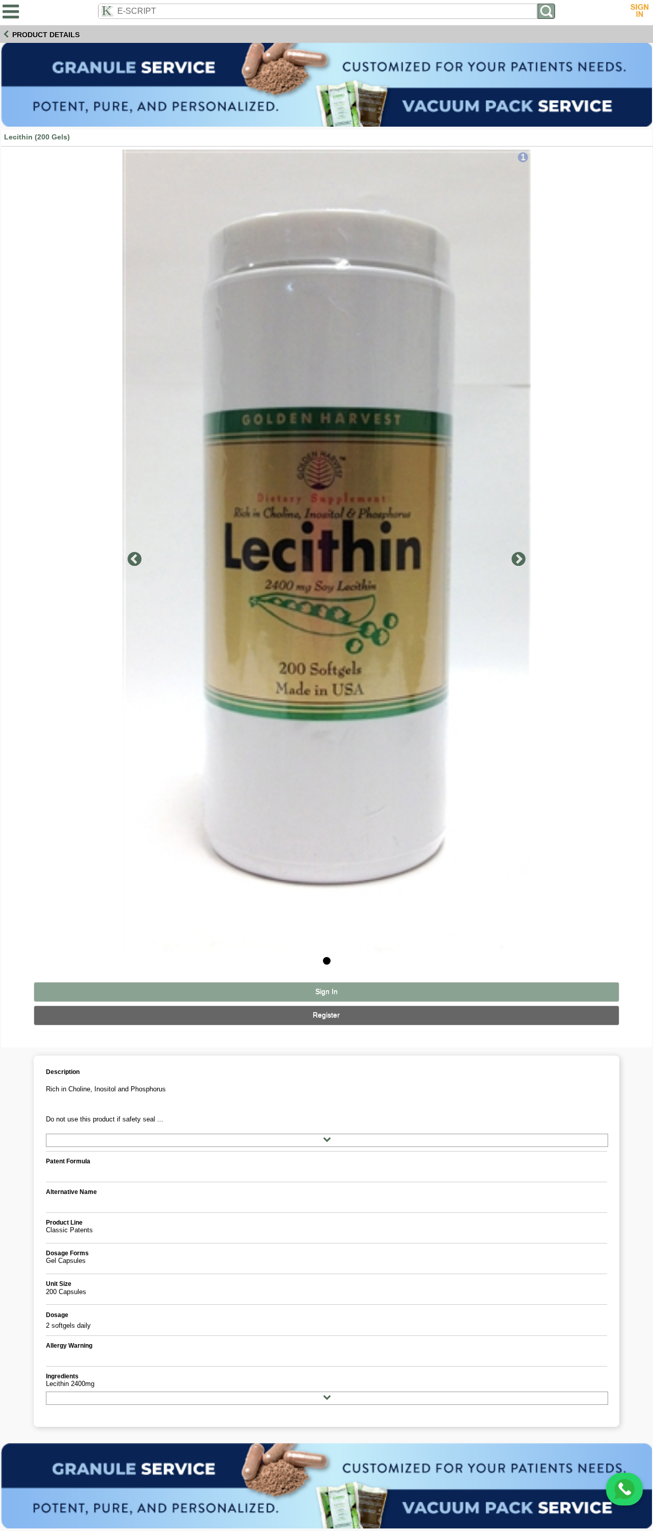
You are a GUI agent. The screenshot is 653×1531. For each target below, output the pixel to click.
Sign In (326, 991)
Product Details (46, 35)
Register (326, 1015)
